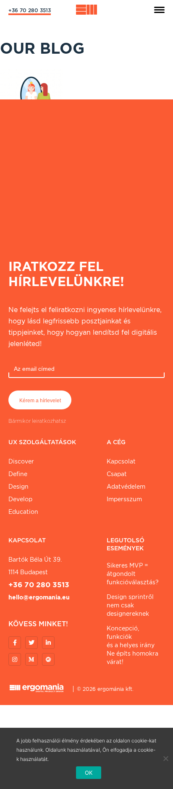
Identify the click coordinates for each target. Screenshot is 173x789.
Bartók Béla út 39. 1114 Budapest (35, 565)
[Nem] (165, 758)
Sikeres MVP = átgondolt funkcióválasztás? (133, 574)
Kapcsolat (121, 461)
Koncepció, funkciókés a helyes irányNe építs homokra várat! (132, 645)
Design (18, 486)
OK (89, 772)
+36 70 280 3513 (29, 10)
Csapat (117, 474)
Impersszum (124, 499)
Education (23, 511)
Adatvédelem (126, 486)
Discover (21, 461)
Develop (20, 499)
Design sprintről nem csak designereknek (130, 605)
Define (17, 474)
